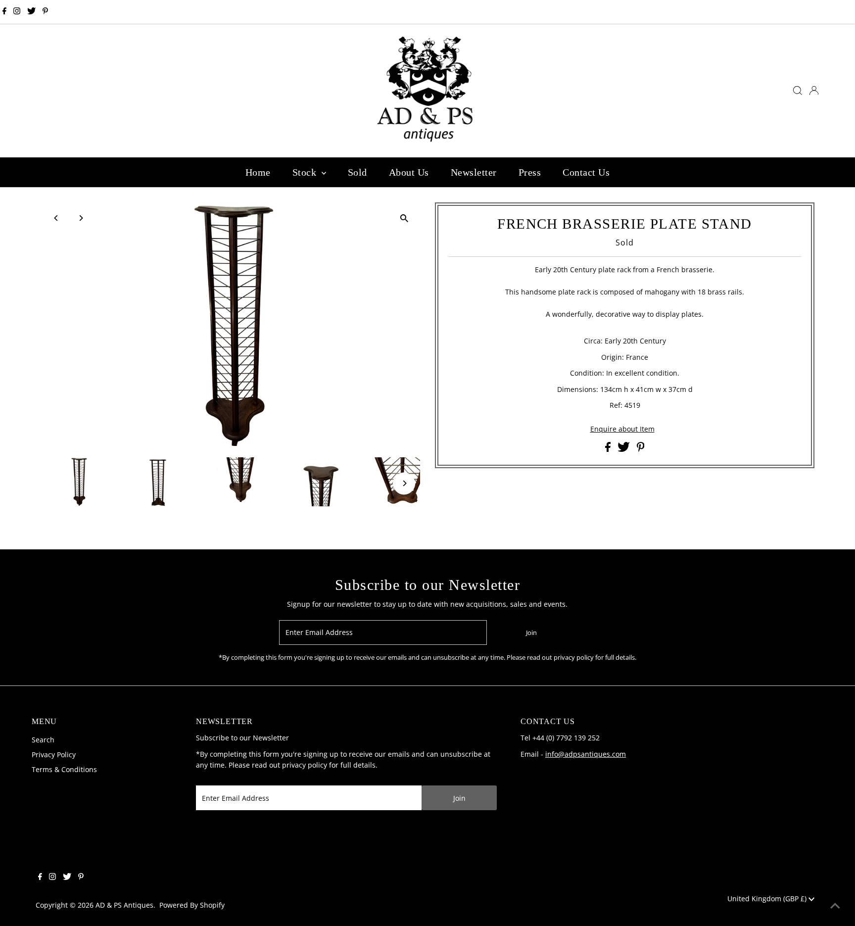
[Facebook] (4, 12)
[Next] (81, 218)
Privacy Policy (54, 754)
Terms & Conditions (64, 769)
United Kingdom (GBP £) (767, 898)
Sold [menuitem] (357, 172)
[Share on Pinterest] (641, 449)
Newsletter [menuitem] (474, 172)
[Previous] (57, 218)
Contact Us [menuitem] (586, 172)
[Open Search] (797, 90)
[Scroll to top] (835, 906)
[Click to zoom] (404, 218)
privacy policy (304, 765)
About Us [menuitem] (409, 172)
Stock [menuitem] (305, 172)
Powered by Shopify (192, 905)
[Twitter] (31, 12)
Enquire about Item (622, 429)
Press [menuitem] (530, 172)
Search (43, 739)
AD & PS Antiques (124, 905)
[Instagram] (17, 12)
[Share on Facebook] (609, 449)
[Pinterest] (45, 12)
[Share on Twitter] (625, 449)
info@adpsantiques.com (585, 754)
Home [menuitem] (258, 172)
